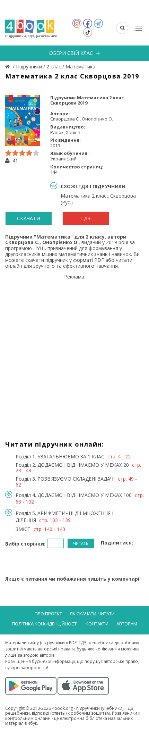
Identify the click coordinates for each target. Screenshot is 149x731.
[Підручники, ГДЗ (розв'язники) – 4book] (8, 66)
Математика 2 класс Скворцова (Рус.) (98, 198)
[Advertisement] (74, 354)
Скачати (28, 218)
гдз (85, 218)
